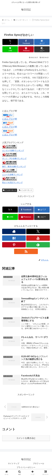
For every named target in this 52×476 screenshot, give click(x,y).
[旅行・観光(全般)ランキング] (9, 162)
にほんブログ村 (9, 119)
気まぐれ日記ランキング (12, 182)
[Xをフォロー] (38, 231)
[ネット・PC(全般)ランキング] (9, 154)
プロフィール (38, 463)
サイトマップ (13, 463)
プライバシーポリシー (26, 467)
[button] (42, 49)
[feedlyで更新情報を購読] (38, 244)
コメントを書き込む (26, 438)
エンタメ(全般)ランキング (13, 150)
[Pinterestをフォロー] (14, 244)
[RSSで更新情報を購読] (26, 251)
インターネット (10, 190)
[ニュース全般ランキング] (9, 170)
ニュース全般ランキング (12, 174)
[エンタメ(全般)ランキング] (9, 146)
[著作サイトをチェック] (14, 231)
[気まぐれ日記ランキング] (9, 178)
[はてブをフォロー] (14, 238)
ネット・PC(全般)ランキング (14, 158)
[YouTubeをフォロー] (38, 238)
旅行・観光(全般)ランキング (14, 166)
